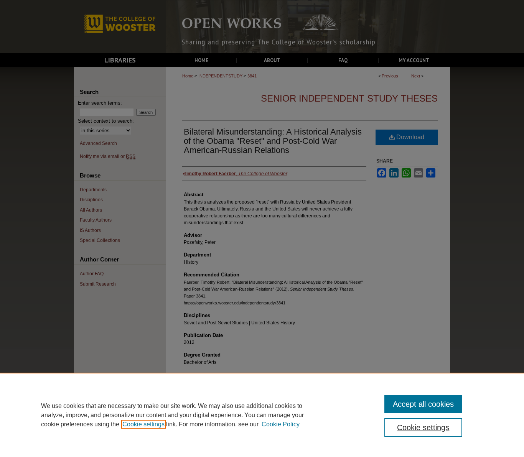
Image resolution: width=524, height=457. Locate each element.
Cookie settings (143, 424)
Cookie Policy (281, 424)
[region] (262, 415)
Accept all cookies (423, 404)
